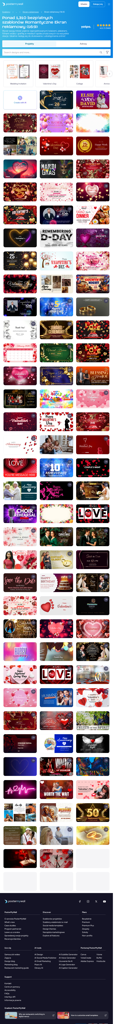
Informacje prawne (12, 1000)
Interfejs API (9, 997)
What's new (9, 922)
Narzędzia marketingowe (54, 932)
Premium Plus (88, 925)
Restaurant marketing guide (16, 968)
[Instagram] (88, 901)
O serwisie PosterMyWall (15, 919)
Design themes (49, 929)
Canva (83, 954)
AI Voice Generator (67, 958)
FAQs (6, 993)
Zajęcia (7, 958)
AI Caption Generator (68, 968)
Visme (99, 954)
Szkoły (85, 932)
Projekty (29, 43)
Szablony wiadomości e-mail (55, 922)
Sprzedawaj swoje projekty (16, 935)
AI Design (38, 954)
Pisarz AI (38, 964)
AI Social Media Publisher (45, 958)
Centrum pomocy (12, 987)
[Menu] (109, 4)
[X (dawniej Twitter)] (96, 901)
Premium (86, 922)
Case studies (10, 925)
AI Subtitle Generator (68, 954)
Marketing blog (11, 964)
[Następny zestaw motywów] (109, 74)
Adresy (83, 43)
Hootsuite (100, 961)
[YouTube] (104, 901)
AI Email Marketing (42, 961)
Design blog (9, 961)
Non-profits (87, 935)
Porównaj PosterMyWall (91, 948)
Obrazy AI (38, 968)
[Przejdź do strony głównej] (11, 4)
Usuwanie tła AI (66, 961)
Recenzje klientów (12, 939)
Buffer (99, 958)
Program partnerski (12, 929)
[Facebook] (80, 901)
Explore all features (51, 935)
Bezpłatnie (86, 919)
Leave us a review (12, 932)
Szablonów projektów (52, 919)
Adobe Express (87, 961)
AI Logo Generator (67, 964)
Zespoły (85, 929)
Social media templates (53, 925)
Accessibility (10, 990)
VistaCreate (86, 958)
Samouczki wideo (12, 954)
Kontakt (7, 983)
